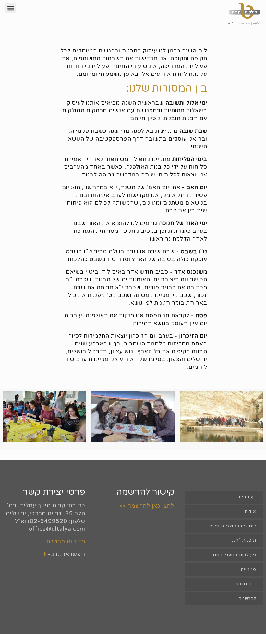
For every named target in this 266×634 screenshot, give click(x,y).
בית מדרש (246, 584)
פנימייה (248, 569)
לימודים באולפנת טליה (233, 526)
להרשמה (247, 598)
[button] (10, 8)
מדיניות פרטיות (65, 541)
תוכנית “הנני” (242, 540)
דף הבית (247, 497)
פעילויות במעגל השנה (234, 555)
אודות (250, 511)
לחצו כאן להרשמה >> (146, 506)
